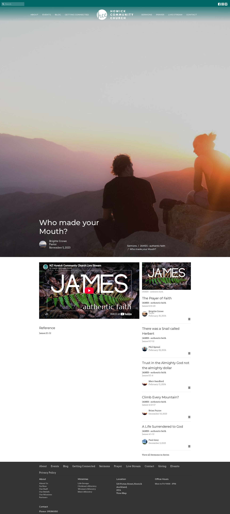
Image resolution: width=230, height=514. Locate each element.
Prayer (160, 14)
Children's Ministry (87, 486)
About (34, 14)
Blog (58, 14)
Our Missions (45, 494)
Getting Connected (77, 14)
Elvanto (174, 466)
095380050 (52, 511)
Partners (43, 497)
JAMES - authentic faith (152, 246)
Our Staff (43, 489)
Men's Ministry (85, 492)
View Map (121, 493)
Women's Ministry (87, 489)
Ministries (83, 479)
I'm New (43, 486)
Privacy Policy (47, 472)
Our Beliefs (44, 492)
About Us (43, 483)
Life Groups (83, 483)
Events (46, 14)
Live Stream (175, 14)
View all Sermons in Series (155, 455)
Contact (191, 14)
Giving (162, 466)
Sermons (146, 14)
